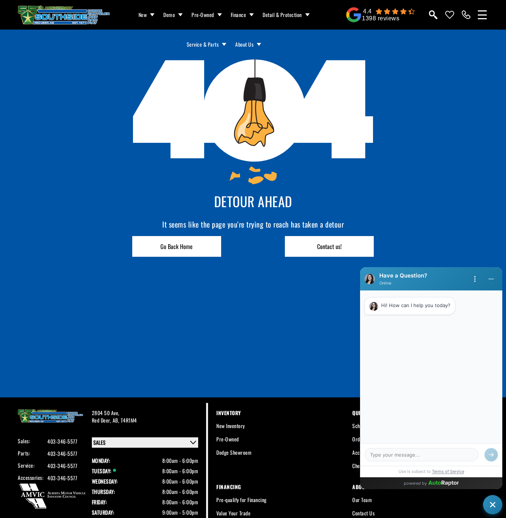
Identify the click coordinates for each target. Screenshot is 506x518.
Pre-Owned (203, 14)
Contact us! (329, 246)
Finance (238, 14)
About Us (244, 44)
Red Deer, (102, 420)
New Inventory (230, 426)
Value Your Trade (233, 513)
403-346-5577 (62, 441)
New (143, 14)
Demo (169, 14)
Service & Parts (203, 44)
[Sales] (466, 15)
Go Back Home (176, 246)
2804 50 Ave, (106, 413)
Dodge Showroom (234, 452)
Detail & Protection (282, 14)
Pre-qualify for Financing (241, 500)
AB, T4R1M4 (125, 420)
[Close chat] (492, 504)
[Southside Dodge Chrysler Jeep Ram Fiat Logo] (64, 15)
